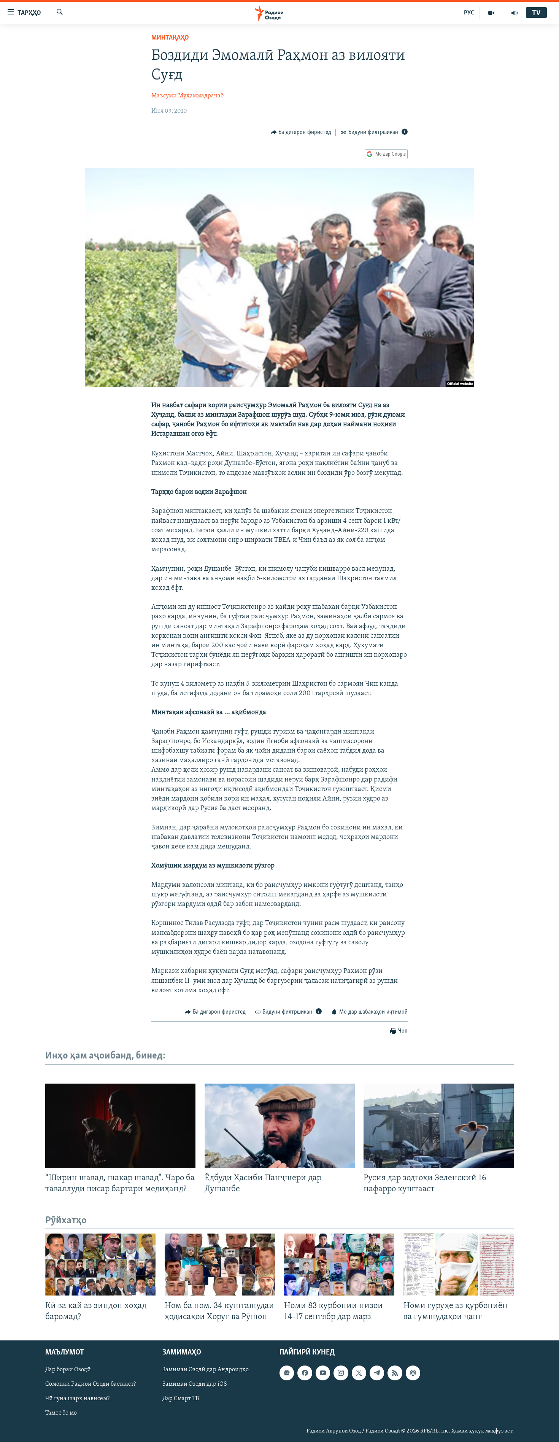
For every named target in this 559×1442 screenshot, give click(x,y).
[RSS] (394, 1373)
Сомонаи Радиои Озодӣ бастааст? (90, 1384)
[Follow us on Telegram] (377, 1373)
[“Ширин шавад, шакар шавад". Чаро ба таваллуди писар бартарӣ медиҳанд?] (120, 1126)
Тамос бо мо (61, 1413)
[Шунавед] (514, 13)
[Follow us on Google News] (287, 1373)
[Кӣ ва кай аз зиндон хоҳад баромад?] (100, 1264)
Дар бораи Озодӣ (68, 1370)
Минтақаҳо (170, 38)
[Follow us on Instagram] (340, 1373)
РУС (469, 13)
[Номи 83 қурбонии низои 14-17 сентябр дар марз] (339, 1264)
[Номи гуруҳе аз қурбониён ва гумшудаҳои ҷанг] (458, 1264)
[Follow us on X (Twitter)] (359, 1373)
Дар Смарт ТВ (180, 1399)
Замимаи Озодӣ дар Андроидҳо (205, 1370)
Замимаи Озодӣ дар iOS (194, 1384)
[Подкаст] (413, 1373)
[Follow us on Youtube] (323, 1373)
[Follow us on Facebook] (304, 1373)
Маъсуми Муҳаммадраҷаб (187, 96)
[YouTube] (491, 13)
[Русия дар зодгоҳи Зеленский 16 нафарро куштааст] (439, 1126)
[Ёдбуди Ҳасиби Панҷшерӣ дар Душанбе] (280, 1126)
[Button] (301, 132)
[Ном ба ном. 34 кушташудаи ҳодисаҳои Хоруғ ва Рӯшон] (220, 1264)
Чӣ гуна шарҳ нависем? (77, 1399)
